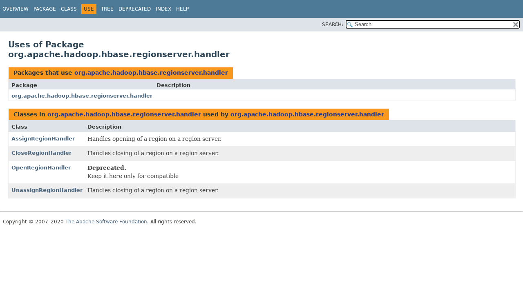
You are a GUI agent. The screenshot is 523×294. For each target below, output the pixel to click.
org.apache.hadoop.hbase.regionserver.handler (151, 72)
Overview (15, 9)
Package (45, 9)
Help (182, 9)
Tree (107, 9)
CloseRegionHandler (41, 153)
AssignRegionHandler (43, 139)
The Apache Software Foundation (106, 222)
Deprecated (134, 9)
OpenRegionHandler (41, 168)
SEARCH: (332, 24)
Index (163, 9)
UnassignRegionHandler (47, 190)
